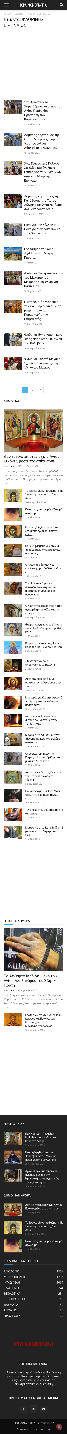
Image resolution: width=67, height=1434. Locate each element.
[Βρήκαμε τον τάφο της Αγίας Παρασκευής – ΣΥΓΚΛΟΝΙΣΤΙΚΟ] (13, 647)
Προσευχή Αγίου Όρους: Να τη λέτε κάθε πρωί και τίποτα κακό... (43, 531)
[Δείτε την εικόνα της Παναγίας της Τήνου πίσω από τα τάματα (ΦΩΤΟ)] (13, 777)
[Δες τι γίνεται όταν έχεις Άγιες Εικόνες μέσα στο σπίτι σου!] (33, 430)
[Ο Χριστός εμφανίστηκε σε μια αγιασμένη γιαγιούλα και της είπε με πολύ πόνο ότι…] (13, 610)
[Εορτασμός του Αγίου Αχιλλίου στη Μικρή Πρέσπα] (13, 253)
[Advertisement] (33, 65)
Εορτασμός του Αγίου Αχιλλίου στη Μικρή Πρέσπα (39, 253)
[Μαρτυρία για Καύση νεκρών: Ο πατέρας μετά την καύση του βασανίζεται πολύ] (13, 702)
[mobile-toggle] (6, 5)
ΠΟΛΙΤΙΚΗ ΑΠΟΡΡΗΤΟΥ (42, 1423)
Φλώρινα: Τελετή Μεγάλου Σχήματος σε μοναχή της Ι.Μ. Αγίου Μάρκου (43, 363)
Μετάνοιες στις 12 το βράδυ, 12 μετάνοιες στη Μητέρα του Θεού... (44, 831)
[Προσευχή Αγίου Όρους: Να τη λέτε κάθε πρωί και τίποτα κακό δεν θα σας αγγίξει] (13, 531)
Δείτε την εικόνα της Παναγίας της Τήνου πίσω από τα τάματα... (43, 776)
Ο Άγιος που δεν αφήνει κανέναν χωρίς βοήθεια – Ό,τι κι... (43, 568)
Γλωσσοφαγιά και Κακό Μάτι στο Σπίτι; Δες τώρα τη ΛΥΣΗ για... (42, 795)
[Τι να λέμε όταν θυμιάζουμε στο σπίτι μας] (13, 814)
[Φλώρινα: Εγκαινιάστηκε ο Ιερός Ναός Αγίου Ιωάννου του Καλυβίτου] (13, 339)
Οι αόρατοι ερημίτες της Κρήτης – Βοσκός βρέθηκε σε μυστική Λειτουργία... (42, 757)
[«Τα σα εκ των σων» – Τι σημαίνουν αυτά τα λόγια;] (13, 665)
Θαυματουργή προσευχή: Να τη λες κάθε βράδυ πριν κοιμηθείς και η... (44, 628)
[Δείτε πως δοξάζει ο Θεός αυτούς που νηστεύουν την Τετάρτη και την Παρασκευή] (13, 720)
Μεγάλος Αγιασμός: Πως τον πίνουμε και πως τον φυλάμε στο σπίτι (42, 738)
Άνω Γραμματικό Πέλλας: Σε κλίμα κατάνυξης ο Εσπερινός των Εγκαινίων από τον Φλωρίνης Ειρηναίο (42, 172)
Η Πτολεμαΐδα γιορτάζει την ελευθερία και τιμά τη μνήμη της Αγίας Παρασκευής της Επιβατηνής (42, 310)
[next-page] (40, 390)
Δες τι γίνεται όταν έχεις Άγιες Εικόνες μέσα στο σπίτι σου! (32, 458)
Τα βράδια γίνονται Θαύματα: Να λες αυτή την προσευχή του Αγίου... (44, 494)
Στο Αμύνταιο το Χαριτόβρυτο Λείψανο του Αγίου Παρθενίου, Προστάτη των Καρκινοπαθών (43, 110)
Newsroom (9, 466)
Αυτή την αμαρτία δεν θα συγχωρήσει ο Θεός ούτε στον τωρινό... (43, 682)
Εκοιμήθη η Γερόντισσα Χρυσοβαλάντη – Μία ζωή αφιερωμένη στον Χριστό (40, 1156)
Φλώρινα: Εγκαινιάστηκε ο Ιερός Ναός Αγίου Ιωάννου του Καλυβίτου (43, 339)
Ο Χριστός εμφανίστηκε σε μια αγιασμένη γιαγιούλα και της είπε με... (43, 609)
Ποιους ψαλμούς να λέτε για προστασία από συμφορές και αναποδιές (43, 550)
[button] (62, 5)
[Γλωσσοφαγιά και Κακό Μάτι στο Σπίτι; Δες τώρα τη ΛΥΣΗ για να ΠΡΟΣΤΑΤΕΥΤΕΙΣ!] (13, 795)
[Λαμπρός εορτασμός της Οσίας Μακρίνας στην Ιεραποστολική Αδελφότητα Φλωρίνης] (13, 139)
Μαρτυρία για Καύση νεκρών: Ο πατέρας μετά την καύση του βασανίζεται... (43, 701)
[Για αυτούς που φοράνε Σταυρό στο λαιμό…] (13, 514)
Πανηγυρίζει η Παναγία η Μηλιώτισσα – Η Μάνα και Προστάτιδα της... (41, 1137)
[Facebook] (23, 1409)
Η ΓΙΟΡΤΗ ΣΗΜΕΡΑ (17, 921)
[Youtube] (43, 1409)
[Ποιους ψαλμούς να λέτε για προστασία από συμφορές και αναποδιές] (13, 550)
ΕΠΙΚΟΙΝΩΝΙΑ (20, 1423)
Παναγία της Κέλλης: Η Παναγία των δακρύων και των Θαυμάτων (43, 229)
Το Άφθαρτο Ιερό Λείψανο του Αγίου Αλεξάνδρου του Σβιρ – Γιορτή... (30, 980)
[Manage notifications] (59, 1427)
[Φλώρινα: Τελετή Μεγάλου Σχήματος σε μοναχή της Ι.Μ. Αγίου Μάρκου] (13, 363)
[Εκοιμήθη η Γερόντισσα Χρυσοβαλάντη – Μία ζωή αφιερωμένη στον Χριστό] (13, 1157)
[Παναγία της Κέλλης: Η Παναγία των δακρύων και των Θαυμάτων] (13, 229)
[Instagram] (33, 1409)
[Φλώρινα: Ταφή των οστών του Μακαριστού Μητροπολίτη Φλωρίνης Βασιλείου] (13, 278)
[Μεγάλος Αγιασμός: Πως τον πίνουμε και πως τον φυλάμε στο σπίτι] (13, 739)
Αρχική (7, 13)
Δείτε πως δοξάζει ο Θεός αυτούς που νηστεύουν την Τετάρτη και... (41, 720)
